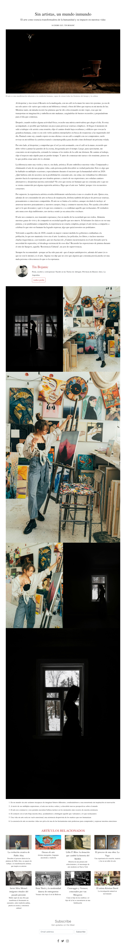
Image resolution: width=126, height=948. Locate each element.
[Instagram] (67, 941)
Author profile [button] (38, 280)
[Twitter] (62, 941)
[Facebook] (58, 941)
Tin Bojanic (69, 25)
